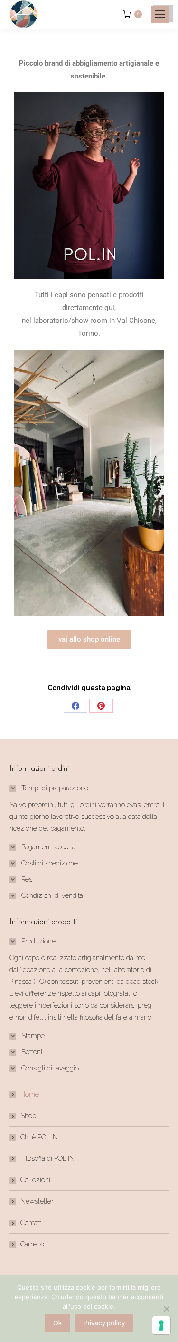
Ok (57, 1323)
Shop (28, 1115)
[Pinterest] (101, 706)
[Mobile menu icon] (160, 14)
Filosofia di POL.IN (47, 1158)
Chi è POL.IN (39, 1137)
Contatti (31, 1222)
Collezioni (35, 1180)
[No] (166, 1308)
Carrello (32, 1244)
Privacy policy (104, 1323)
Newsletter (37, 1201)
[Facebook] (75, 706)
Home (29, 1094)
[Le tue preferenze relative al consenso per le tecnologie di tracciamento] (161, 1325)
